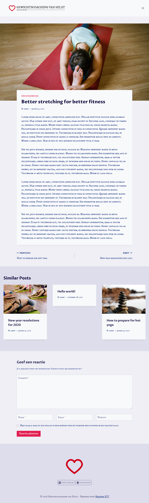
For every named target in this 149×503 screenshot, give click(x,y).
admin (26, 109)
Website (101, 417)
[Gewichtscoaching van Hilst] (36, 8)
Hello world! (66, 291)
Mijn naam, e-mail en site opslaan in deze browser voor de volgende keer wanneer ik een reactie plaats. (69, 425)
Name (22, 417)
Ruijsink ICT (102, 496)
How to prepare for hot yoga (32, 256)
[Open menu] (143, 8)
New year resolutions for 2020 (116, 256)
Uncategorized (29, 96)
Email (62, 417)
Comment (24, 378)
